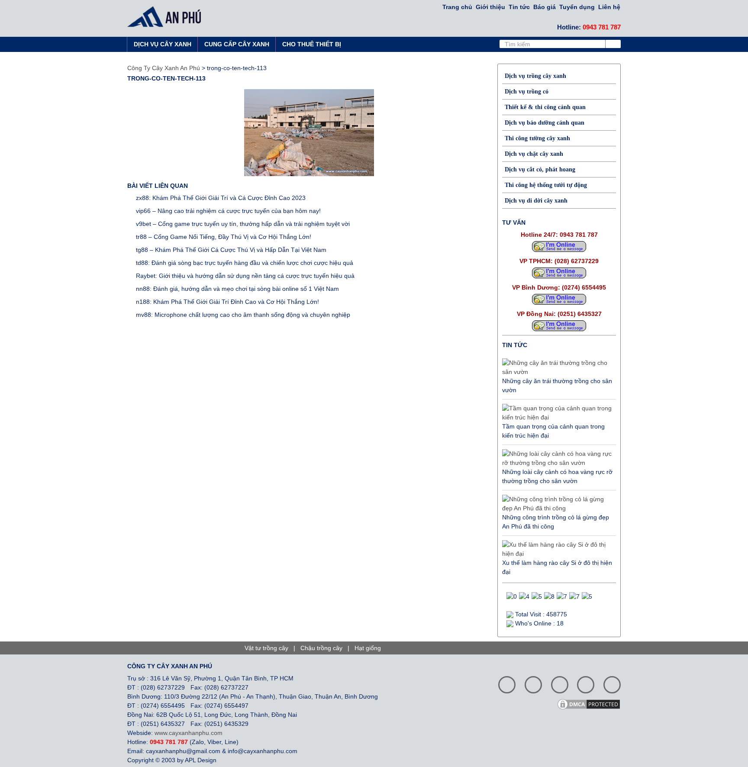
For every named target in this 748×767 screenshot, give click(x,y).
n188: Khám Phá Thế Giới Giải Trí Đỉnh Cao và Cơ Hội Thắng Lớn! (227, 301)
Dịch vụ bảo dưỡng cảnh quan (544, 122)
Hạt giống (368, 648)
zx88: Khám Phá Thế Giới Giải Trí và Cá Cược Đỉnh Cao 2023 (221, 197)
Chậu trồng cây (321, 648)
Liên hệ (609, 6)
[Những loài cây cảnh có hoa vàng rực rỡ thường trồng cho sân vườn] (557, 458)
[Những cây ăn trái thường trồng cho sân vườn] (557, 367)
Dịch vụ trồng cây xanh (535, 76)
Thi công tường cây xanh (537, 138)
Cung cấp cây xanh (236, 44)
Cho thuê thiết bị (311, 44)
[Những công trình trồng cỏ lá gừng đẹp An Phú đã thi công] (557, 504)
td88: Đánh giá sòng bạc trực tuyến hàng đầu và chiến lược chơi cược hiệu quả (244, 262)
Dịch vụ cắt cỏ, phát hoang (540, 169)
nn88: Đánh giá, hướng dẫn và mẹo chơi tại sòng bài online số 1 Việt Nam (237, 288)
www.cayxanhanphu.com (188, 732)
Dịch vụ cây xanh (162, 44)
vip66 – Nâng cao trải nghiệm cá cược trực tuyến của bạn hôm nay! (228, 210)
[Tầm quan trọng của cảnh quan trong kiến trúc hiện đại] (557, 413)
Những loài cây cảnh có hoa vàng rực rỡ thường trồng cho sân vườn (557, 476)
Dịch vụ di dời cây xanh (536, 200)
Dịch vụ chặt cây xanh (534, 154)
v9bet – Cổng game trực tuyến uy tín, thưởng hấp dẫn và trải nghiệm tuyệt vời (243, 223)
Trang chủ (457, 6)
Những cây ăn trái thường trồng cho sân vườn (557, 385)
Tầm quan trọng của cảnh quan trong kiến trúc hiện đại (553, 431)
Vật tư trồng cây (266, 648)
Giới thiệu (490, 6)
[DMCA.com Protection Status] (591, 703)
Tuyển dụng (577, 6)
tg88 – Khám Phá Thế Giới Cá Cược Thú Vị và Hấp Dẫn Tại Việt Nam (231, 249)
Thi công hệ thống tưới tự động (546, 185)
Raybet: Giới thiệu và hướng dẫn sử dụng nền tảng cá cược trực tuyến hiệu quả (245, 275)
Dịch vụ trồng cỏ (526, 91)
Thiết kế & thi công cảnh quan (545, 107)
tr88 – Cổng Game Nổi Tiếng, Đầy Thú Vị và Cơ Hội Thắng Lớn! (223, 236)
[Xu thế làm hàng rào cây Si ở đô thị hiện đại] (557, 549)
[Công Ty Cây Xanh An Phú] (166, 16)
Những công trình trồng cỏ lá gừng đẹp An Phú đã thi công (555, 522)
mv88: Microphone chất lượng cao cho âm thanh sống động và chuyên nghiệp (243, 314)
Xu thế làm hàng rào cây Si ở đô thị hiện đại (557, 567)
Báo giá (544, 6)
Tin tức (519, 6)
